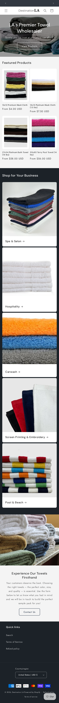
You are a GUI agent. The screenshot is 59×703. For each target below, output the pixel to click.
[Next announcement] (53, 3)
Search (9, 635)
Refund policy (13, 648)
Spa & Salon (13, 241)
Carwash (11, 372)
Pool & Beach (14, 502)
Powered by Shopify (32, 692)
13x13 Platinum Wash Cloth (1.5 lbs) (43, 106)
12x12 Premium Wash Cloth (15, 105)
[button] (6, 10)
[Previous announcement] (5, 3)
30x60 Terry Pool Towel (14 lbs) (43, 153)
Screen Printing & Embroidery (25, 437)
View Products (30, 46)
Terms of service (31, 696)
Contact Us (29, 612)
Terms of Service (14, 641)
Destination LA (18, 692)
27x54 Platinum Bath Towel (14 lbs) (15, 153)
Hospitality (12, 306)
